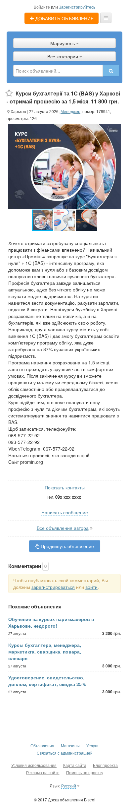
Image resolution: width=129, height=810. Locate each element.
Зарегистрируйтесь (77, 7)
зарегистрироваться (53, 587)
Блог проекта (105, 765)
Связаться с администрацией (65, 753)
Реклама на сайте (43, 772)
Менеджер (70, 111)
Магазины (70, 745)
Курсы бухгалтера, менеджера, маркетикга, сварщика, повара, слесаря (44, 651)
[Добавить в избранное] (9, 93)
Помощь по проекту (84, 772)
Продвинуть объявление (66, 546)
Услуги (92, 745)
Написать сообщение (64, 512)
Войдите (42, 7)
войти (91, 587)
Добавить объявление (64, 18)
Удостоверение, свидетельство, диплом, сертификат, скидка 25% (47, 680)
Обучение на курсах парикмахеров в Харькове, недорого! (51, 622)
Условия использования (34, 765)
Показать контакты (65, 487)
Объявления (42, 745)
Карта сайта (74, 765)
